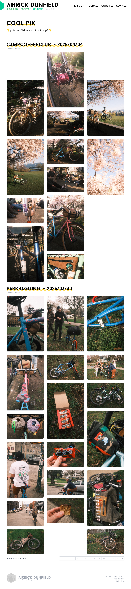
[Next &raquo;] (122, 558)
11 (99, 558)
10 (94, 558)
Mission (79, 5)
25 (113, 558)
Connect (122, 5)
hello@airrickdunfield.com (114, 576)
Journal (93, 5)
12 (104, 558)
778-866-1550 (119, 579)
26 (118, 558)
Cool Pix (107, 5)
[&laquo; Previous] (61, 558)
